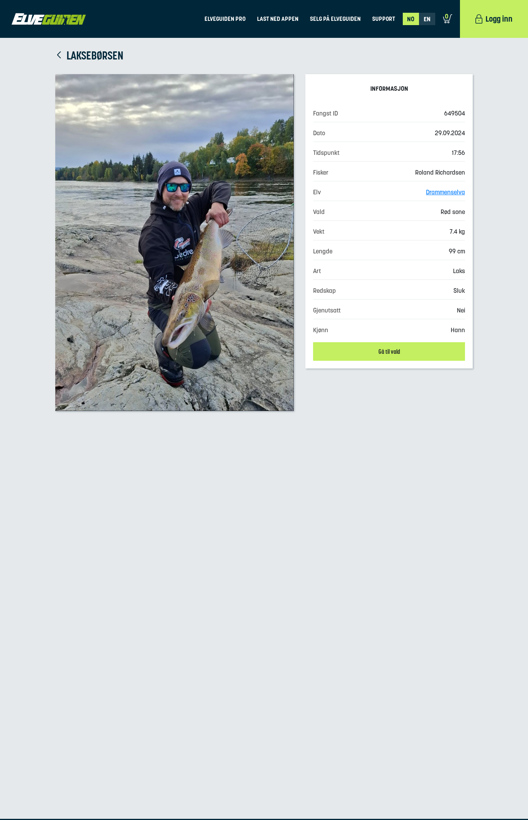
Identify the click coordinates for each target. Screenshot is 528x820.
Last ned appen (277, 18)
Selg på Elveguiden (335, 18)
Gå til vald (389, 351)
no (410, 19)
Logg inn (499, 19)
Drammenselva (445, 192)
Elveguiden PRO (224, 18)
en (427, 19)
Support (383, 18)
